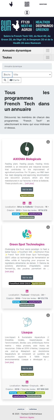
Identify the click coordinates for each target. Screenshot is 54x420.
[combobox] (32, 74)
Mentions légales (27, 417)
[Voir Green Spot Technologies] (48, 227)
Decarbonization (27, 217)
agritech (24, 214)
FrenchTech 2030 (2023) (20, 283)
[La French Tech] (11, 3)
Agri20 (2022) (27, 195)
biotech (24, 302)
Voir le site (27, 189)
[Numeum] (27, 3)
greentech (40, 393)
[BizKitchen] (43, 3)
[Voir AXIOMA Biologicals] (48, 141)
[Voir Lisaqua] (48, 315)
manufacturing (35, 214)
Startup (16, 214)
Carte (15, 80)
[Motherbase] (27, 12)
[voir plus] (29, 183)
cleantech (30, 393)
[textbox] (32, 74)
